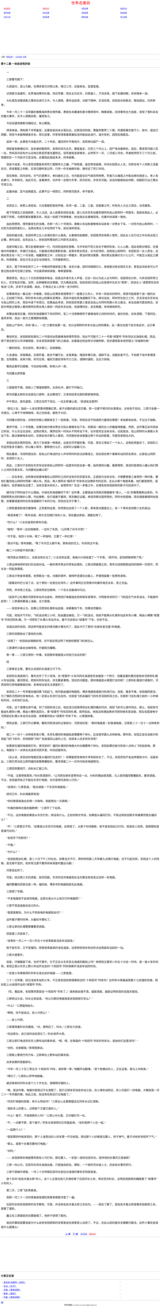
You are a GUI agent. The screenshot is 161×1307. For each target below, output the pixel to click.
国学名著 (7, 13)
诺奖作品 (123, 9)
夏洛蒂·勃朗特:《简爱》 (15, 1282)
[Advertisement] (80, 36)
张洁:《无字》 (10, 1286)
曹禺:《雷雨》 (10, 1293)
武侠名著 (46, 17)
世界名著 (84, 9)
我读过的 (9, 57)
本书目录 (83, 1234)
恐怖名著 (123, 13)
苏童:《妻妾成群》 (12, 1290)
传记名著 (123, 17)
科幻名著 (46, 13)
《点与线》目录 (20, 57)
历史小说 (7, 17)
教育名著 (84, 17)
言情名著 (84, 13)
